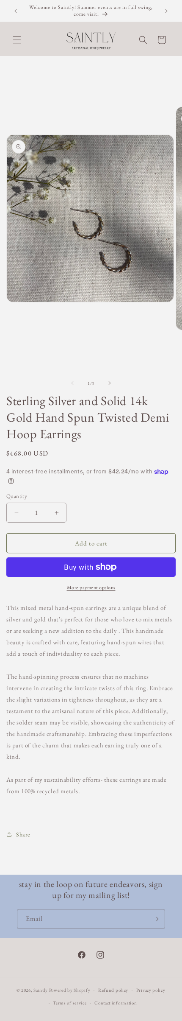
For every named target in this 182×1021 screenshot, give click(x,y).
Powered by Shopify (70, 990)
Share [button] (23, 834)
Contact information (115, 1003)
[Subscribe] (155, 919)
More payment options (91, 587)
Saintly (40, 990)
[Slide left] (72, 383)
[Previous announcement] (15, 11)
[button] (17, 40)
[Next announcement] (166, 11)
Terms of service (69, 1003)
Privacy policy (150, 990)
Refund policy (113, 990)
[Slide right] (109, 383)
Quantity (16, 496)
